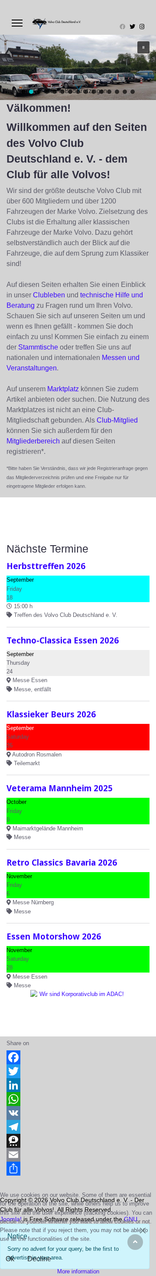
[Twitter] (132, 26)
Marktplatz (63, 389)
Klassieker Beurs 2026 (51, 714)
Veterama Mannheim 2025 (59, 788)
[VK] (78, 1113)
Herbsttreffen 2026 (45, 565)
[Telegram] (78, 1127)
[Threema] (78, 1141)
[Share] (78, 1169)
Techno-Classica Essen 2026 (62, 640)
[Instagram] (142, 26)
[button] (143, 47)
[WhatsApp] (78, 1099)
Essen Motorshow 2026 (53, 936)
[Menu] (17, 23)
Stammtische (38, 347)
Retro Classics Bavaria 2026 (61, 862)
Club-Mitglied (117, 420)
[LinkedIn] (78, 1085)
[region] (78, 67)
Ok (10, 1259)
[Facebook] (122, 26)
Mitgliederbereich (33, 441)
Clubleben (49, 295)
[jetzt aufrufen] (78, 1009)
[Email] (78, 1155)
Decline (39, 1259)
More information (78, 1271)
